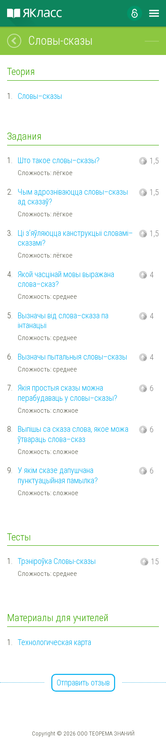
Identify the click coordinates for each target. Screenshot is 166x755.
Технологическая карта (54, 642)
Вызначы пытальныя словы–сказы (72, 356)
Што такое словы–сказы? (59, 160)
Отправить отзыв (83, 682)
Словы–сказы (40, 96)
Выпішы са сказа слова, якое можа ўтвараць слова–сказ (73, 434)
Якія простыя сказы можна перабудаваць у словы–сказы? (67, 393)
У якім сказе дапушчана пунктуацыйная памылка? (58, 475)
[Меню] (154, 13)
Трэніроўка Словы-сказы (57, 561)
